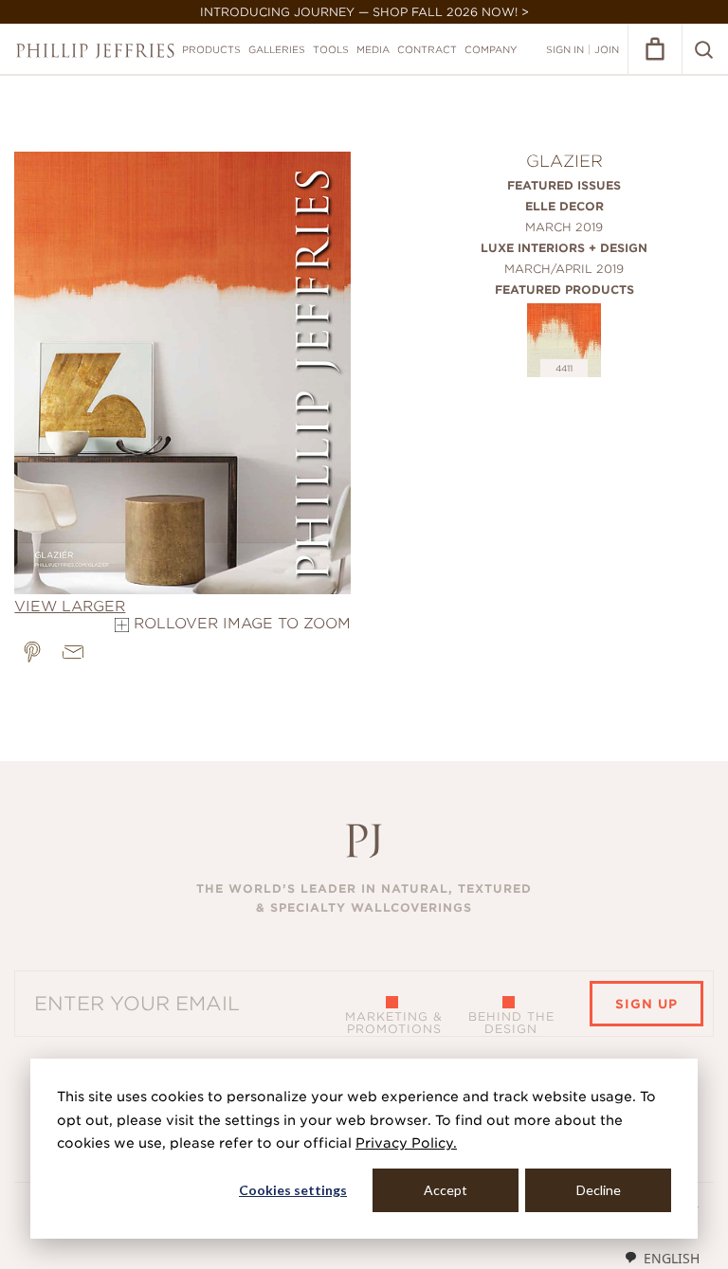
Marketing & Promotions (394, 1022)
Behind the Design (511, 1022)
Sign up (646, 1004)
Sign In (565, 49)
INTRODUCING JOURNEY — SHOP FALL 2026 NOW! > (364, 12)
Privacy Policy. (406, 1143)
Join (606, 49)
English (672, 1258)
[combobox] (661, 1257)
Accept (445, 1190)
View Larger (69, 606)
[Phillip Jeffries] (95, 51)
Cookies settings (293, 1190)
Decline (598, 1190)
